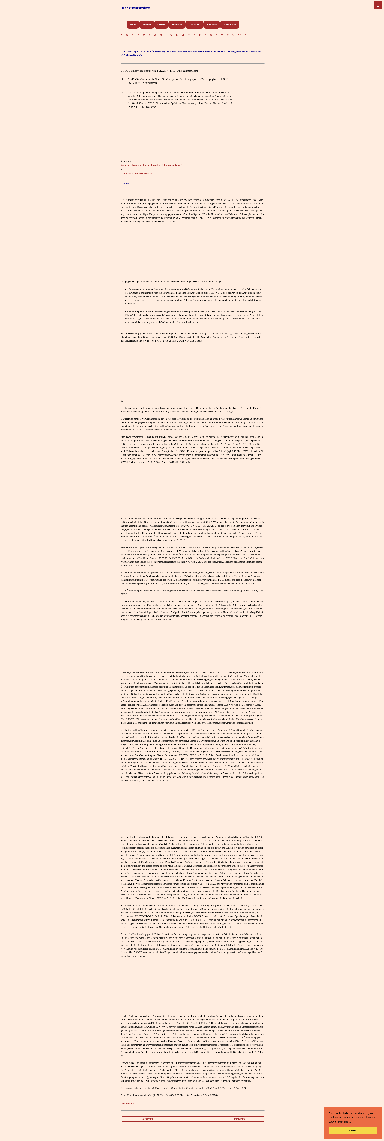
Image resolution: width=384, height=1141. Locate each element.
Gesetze (161, 24)
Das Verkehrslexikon (135, 8)
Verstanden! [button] (352, 1130)
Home (133, 24)
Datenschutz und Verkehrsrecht (137, 173)
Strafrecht (177, 24)
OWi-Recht (194, 24)
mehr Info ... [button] (344, 1122)
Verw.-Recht (229, 24)
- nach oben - (127, 1103)
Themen (146, 24)
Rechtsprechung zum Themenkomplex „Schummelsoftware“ (151, 165)
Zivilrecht (212, 24)
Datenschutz (147, 1119)
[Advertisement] (193, 138)
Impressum (239, 1119)
